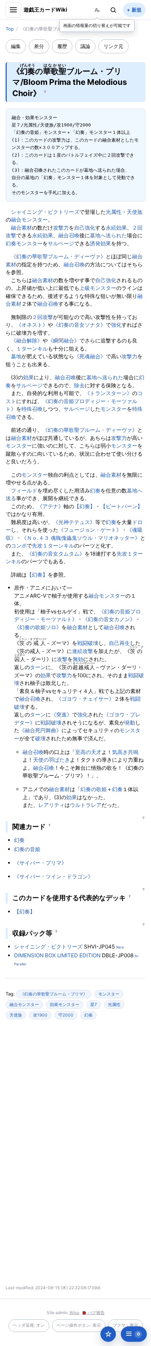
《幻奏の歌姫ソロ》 (37, 627)
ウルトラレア (85, 805)
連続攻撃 (82, 651)
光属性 (114, 212)
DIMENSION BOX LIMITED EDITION (57, 955)
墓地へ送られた (108, 235)
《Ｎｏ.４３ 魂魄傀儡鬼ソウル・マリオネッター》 (80, 538)
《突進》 (61, 714)
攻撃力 (61, 227)
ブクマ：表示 (125, 1325)
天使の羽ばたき (51, 759)
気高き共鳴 (125, 752)
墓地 (16, 356)
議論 (85, 46)
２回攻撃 (42, 317)
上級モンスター (97, 288)
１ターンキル (32, 348)
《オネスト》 (32, 324)
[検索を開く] (113, 10)
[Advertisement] (75, 1093)
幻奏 (11, 243)
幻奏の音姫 (27, 849)
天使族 (135, 212)
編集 (16, 46)
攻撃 (62, 659)
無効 (78, 659)
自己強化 (84, 227)
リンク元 (113, 46)
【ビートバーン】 (121, 506)
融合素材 (21, 227)
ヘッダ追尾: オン (29, 1325)
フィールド (24, 490)
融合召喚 (68, 235)
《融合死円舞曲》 (40, 730)
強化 (116, 324)
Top (10, 29)
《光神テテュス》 (74, 522)
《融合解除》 (26, 340)
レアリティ (51, 805)
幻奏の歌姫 (93, 789)
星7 (93, 1004)
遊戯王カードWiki (45, 9)
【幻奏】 (84, 506)
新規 (137, 10)
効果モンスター (64, 1004)
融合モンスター (29, 219)
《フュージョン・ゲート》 (90, 529)
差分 (39, 46)
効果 (28, 377)
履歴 (62, 46)
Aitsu (74, 1312)
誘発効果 (100, 243)
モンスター (29, 243)
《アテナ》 (50, 506)
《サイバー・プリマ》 (40, 862)
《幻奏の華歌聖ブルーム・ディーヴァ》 (58, 256)
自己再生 (119, 643)
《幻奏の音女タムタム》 (56, 553)
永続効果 (116, 227)
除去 (79, 385)
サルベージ (61, 243)
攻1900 (40, 1015)
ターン (38, 667)
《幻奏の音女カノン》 (109, 619)
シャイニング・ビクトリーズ (45, 212)
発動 (130, 722)
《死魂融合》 (90, 356)
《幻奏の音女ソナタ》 (79, 324)
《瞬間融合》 (63, 340)
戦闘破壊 (87, 643)
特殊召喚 (31, 409)
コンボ (19, 545)
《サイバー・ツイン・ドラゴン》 (53, 876)
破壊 (40, 738)
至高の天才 (88, 752)
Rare (120, 947)
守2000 (65, 1015)
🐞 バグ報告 (93, 1312)
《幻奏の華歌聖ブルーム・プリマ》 (53, 994)
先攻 (37, 545)
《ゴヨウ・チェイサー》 (85, 698)
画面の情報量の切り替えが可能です (97, 25)
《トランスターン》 (108, 393)
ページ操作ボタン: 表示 (79, 1325)
